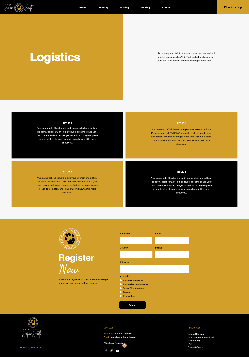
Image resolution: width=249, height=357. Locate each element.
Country (124, 248)
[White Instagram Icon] (112, 351)
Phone (158, 248)
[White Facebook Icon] (106, 351)
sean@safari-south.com (123, 337)
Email (158, 234)
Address (124, 262)
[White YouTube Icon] (117, 351)
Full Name (125, 234)
